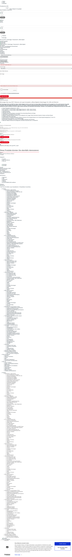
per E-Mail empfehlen (4, 62)
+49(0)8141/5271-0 (4, 24)
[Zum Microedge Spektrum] (0, 122)
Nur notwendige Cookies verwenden (63, 548)
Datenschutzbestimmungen (13, 93)
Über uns (4, 161)
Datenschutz (4, 179)
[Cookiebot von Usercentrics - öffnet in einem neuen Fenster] (7, 555)
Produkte (4, 159)
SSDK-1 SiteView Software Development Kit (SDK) (10, 139)
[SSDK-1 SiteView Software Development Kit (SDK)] (2, 138)
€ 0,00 (7, 8)
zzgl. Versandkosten (14, 186)
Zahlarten (4, 181)
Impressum (4, 177)
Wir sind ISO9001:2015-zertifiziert (9, 182)
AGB (3, 178)
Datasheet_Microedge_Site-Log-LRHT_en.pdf (9, 145)
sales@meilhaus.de (7, 172)
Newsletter (4, 3)
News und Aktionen (6, 160)
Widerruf (4, 180)
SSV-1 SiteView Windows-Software (7, 134)
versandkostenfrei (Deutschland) (11, 46)
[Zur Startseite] (1, 12)
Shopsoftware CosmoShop (25, 186)
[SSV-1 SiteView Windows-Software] (1, 133)
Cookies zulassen (62, 543)
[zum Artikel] (1, 152)
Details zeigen (17, 554)
